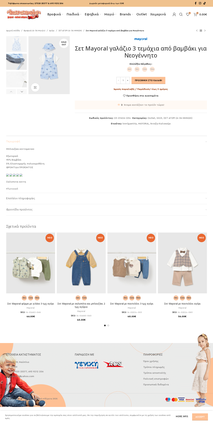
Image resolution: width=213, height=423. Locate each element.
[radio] (129, 69)
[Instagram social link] (200, 3)
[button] (11, 91)
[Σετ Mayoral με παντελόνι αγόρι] (182, 267)
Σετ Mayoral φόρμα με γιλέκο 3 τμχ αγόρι (30, 303)
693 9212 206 (56, 3)
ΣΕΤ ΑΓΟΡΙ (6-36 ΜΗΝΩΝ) (70, 31)
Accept (200, 417)
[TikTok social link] (204, 3)
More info (182, 416)
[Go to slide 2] (108, 325)
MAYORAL (143, 124)
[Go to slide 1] (105, 325)
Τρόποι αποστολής (154, 373)
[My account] (174, 14)
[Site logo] (24, 14)
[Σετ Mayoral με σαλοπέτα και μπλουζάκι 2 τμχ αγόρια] (81, 267)
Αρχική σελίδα (13, 31)
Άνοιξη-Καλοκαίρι (160, 124)
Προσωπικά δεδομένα (156, 384)
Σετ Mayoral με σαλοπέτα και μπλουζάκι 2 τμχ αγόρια (81, 305)
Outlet (151, 118)
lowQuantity (130, 124)
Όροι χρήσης (150, 361)
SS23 (159, 118)
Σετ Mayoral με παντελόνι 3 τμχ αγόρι (131, 303)
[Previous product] (197, 31)
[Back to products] (201, 31)
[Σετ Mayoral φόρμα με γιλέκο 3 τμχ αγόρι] (30, 267)
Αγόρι (52, 31)
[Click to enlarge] (35, 87)
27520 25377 (41, 3)
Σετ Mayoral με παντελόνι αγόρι (182, 303)
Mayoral (31, 308)
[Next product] (205, 31)
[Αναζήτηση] (181, 14)
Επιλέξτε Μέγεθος (140, 64)
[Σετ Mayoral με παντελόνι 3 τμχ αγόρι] (131, 267)
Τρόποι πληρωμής (154, 367)
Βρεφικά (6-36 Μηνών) (34, 31)
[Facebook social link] (196, 3)
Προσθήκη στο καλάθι (148, 80)
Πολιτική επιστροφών (156, 379)
